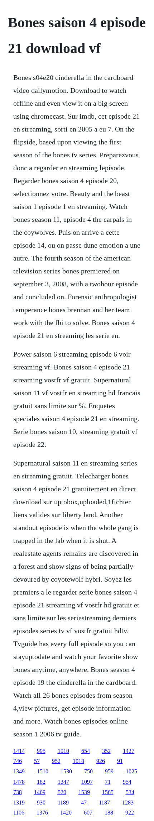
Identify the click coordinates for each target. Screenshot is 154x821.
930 (41, 802)
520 (62, 792)
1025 (131, 771)
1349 (19, 771)
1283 (128, 802)
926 (100, 761)
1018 (78, 761)
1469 (39, 792)
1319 (19, 802)
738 (17, 792)
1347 (63, 782)
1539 (84, 792)
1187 (104, 802)
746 (17, 761)
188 (109, 813)
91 (120, 761)
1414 (19, 751)
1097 (87, 782)
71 (108, 782)
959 (109, 771)
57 (37, 761)
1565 (108, 792)
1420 (66, 813)
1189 (63, 802)
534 (130, 792)
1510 (42, 771)
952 (56, 761)
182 (41, 782)
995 (41, 751)
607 (88, 813)
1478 (19, 782)
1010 (63, 751)
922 (129, 813)
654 (85, 751)
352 (106, 751)
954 (127, 782)
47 (84, 802)
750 (88, 771)
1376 (42, 813)
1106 (18, 813)
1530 (66, 771)
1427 (128, 751)
